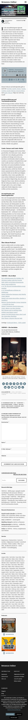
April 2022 (8, 581)
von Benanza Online (8, 21)
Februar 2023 (22, 574)
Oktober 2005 (15, 608)
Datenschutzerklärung (13, 710)
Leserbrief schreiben (19, 676)
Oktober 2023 (8, 570)
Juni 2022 (18, 579)
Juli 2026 (12, 557)
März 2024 (11, 566)
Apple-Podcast (8, 93)
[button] (3, 383)
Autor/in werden (18, 679)
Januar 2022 (8, 583)
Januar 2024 (4, 568)
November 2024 (19, 561)
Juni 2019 (18, 602)
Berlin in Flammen (19, 522)
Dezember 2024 (9, 561)
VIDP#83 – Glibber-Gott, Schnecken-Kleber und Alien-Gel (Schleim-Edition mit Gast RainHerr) (13, 515)
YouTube (9, 89)
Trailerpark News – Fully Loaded (16, 323)
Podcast (4, 9)
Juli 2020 (7, 595)
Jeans (11, 393)
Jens (2, 520)
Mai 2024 (20, 564)
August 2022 (4, 579)
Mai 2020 (20, 595)
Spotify (14, 89)
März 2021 (8, 589)
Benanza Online (9, 2)
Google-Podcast (11, 91)
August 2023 (4, 572)
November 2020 (19, 591)
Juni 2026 (18, 557)
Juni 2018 (14, 604)
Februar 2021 (15, 589)
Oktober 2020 (5, 593)
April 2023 (8, 574)
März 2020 (11, 596)
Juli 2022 (12, 579)
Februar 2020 (19, 596)
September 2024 (14, 563)
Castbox (3, 91)
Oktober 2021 (15, 585)
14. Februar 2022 (5, 23)
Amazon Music (20, 91)
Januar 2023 (5, 576)
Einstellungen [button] (14, 717)
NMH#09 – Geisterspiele (13, 520)
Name (3, 442)
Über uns (20, 544)
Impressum (4, 540)
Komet (15, 393)
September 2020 (14, 593)
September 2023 (18, 570)
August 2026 (4, 557)
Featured (18, 392)
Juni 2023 (18, 572)
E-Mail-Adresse (6, 449)
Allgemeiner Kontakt (13, 542)
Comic (13, 392)
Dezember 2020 (9, 591)
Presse (4, 394)
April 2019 (8, 604)
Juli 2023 (12, 572)
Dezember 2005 (5, 608)
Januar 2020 (4, 598)
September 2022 (18, 578)
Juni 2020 (14, 595)
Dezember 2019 (14, 598)
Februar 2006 (20, 606)
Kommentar (5, 422)
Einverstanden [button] (10, 714)
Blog (2, 693)
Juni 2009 (12, 606)
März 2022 (15, 581)
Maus (19, 393)
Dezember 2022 (14, 576)
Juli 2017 (20, 604)
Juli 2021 (7, 587)
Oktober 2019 (8, 600)
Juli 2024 (7, 564)
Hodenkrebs (4, 393)
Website (3, 456)
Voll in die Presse (12, 9)
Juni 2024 (14, 564)
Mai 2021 (19, 587)
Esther (3, 529)
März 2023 (15, 574)
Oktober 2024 (5, 563)
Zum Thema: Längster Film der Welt (11, 318)
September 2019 (17, 600)
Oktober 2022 (9, 578)
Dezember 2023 (14, 568)
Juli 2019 (11, 602)
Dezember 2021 (17, 583)
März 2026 (15, 559)
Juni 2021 (13, 587)
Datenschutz (12, 540)
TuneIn (23, 89)
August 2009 (5, 606)
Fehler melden (12, 544)
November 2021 (5, 585)
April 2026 (8, 559)
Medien (24, 393)
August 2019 (4, 602)
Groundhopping (12, 547)
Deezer (19, 89)
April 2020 (4, 596)
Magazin (3, 691)
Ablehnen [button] (19, 714)
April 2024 (4, 566)
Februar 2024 (19, 566)
